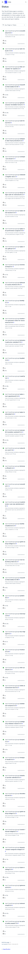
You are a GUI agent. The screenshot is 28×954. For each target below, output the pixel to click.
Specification (6, 949)
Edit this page (5, 942)
